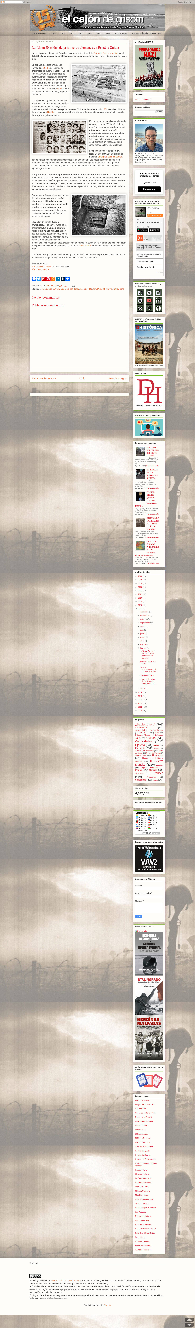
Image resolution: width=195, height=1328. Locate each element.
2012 (140, 707)
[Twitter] (149, 296)
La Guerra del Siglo (143, 1178)
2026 (140, 576)
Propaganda (151, 777)
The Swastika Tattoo (41, 266)
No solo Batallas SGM (144, 1199)
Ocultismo (139, 773)
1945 (108, 34)
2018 (140, 605)
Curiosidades (73, 289)
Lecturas (159, 765)
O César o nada (142, 1203)
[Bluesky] (140, 311)
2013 (140, 703)
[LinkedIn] (158, 303)
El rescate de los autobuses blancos (152, 473)
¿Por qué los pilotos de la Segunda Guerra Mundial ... (148, 681)
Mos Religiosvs (141, 1195)
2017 (140, 609)
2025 (140, 580)
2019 (140, 601)
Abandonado (141, 727)
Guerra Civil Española (144, 751)
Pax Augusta (140, 1212)
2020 (140, 598)
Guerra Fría (140, 755)
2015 (140, 696)
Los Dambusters (147, 675)
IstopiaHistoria (141, 1170)
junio (142, 633)
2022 (140, 591)
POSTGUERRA (121, 34)
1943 (90, 34)
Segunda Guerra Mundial (105, 53)
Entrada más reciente (44, 378)
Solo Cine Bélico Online (145, 1233)
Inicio (82, 378)
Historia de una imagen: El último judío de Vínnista (153, 524)
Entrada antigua (118, 378)
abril (142, 641)
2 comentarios (150, 465)
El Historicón (140, 1130)
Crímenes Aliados (142, 735)
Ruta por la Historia (143, 1224)
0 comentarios (150, 488)
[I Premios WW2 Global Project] (149, 871)
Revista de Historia (143, 1216)
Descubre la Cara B (143, 1117)
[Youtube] (149, 303)
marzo (143, 644)
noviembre (145, 615)
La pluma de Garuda (144, 1182)
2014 (140, 700)
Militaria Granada (142, 1191)
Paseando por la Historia (145, 1208)
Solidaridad (118, 289)
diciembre (144, 612)
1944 (99, 34)
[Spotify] (140, 303)
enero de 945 (85, 246)
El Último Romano (142, 1138)
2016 (140, 692)
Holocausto (157, 755)
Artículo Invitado (156, 730)
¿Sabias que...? (49, 289)
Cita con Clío (140, 1109)
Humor (145, 758)
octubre (143, 619)
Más (158, 465)
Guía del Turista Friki (144, 1147)
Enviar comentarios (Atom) (85, 388)
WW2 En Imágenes (143, 1250)
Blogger (107, 1305)
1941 (71, 34)
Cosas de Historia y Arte (145, 1113)
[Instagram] (158, 296)
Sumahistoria (140, 1237)
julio (142, 630)
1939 (53, 34)
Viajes (155, 780)
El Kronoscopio (141, 1134)
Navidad (51, 112)
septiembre (145, 623)
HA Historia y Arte (142, 1151)
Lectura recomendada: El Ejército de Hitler (148, 669)
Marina (109, 289)
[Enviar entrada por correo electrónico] (73, 286)
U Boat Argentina (142, 1241)
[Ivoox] (158, 311)
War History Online (40, 269)
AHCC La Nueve (142, 1100)
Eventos (157, 748)
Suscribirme (149, 189)
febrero (143, 648)
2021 (140, 594)
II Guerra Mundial (97, 289)
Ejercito (84, 289)
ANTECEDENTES (39, 34)
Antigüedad (140, 730)
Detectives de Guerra (144, 1121)
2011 (140, 710)
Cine (157, 733)
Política (158, 773)
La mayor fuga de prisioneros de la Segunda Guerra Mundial (147, 548)
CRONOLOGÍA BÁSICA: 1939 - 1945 (146, 34)
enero (143, 688)
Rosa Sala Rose (142, 1220)
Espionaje (140, 748)
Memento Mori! (141, 1187)
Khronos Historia (142, 1174)
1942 (81, 34)
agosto (143, 626)
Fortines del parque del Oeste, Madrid (153, 451)
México (60, 88)
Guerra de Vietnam (153, 753)
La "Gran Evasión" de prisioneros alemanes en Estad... (147, 654)
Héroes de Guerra (142, 1155)
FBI (105, 109)
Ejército (156, 745)
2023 (140, 587)
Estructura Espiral (142, 1142)
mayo (143, 637)
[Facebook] (140, 296)
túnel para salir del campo (110, 157)
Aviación (61, 289)
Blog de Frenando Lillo (144, 1104)
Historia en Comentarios (145, 1159)
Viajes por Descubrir (143, 1245)
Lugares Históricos (149, 767)
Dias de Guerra (141, 1125)
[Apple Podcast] (149, 311)
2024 (140, 583)
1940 (62, 34)
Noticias (153, 770)
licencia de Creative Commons (66, 1280)
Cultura (151, 737)
